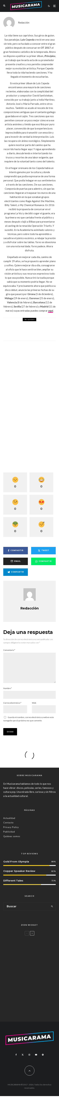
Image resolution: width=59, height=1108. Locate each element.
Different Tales (13, 880)
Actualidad (9, 818)
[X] (22, 1054)
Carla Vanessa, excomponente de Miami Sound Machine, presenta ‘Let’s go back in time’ (34, 1009)
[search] (52, 906)
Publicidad (9, 831)
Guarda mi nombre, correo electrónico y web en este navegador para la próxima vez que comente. (28, 719)
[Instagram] (29, 1054)
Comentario (9, 650)
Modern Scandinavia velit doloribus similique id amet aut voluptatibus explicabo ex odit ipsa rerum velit (35, 947)
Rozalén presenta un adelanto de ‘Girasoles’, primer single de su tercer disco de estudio (37, 331)
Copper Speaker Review (19, 871)
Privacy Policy (11, 827)
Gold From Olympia (16, 861)
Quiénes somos (11, 836)
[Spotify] (42, 1054)
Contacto (8, 822)
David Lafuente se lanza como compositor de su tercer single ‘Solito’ (33, 989)
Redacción (23, 22)
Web (34, 703)
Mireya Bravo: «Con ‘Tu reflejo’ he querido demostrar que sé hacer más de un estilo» (36, 969)
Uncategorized (24, 938)
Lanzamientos (26, 323)
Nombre (7, 688)
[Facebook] (16, 1054)
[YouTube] (36, 1054)
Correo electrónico (12, 703)
